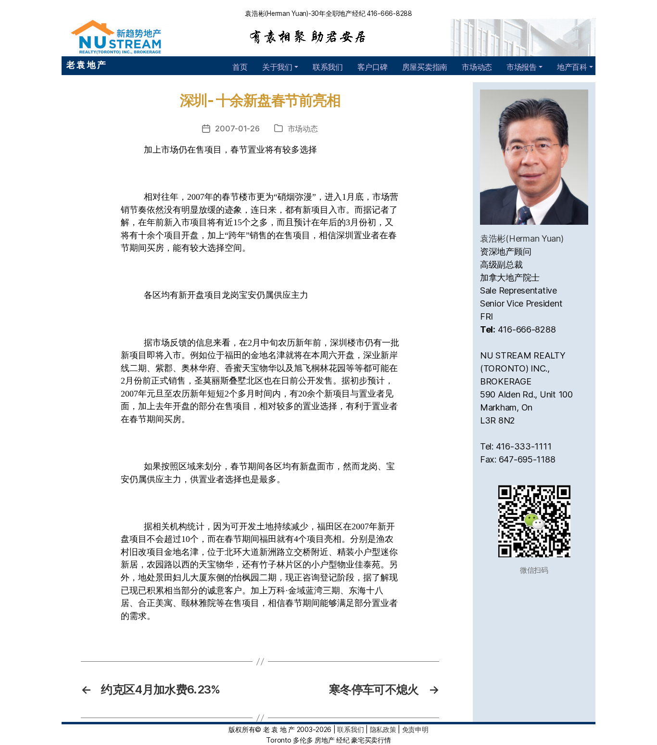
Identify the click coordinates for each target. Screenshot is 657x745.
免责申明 (415, 729)
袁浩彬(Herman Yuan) (522, 238)
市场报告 (521, 67)
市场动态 (477, 67)
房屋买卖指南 (424, 67)
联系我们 (328, 67)
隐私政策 (383, 729)
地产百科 (572, 67)
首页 (239, 67)
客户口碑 (372, 67)
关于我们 (277, 67)
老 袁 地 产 (86, 65)
